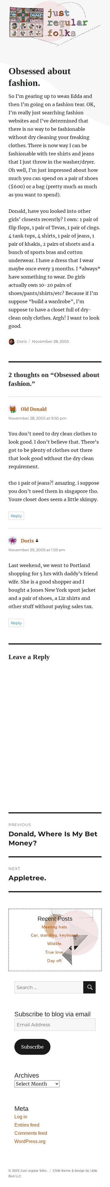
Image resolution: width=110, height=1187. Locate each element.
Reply (16, 515)
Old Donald (34, 409)
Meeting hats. (55, 927)
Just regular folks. (34, 1170)
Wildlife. (55, 943)
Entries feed (26, 1124)
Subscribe (32, 1047)
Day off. (54, 960)
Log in (20, 1116)
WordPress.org (29, 1141)
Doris (22, 341)
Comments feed (30, 1133)
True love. (55, 952)
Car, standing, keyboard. (55, 935)
